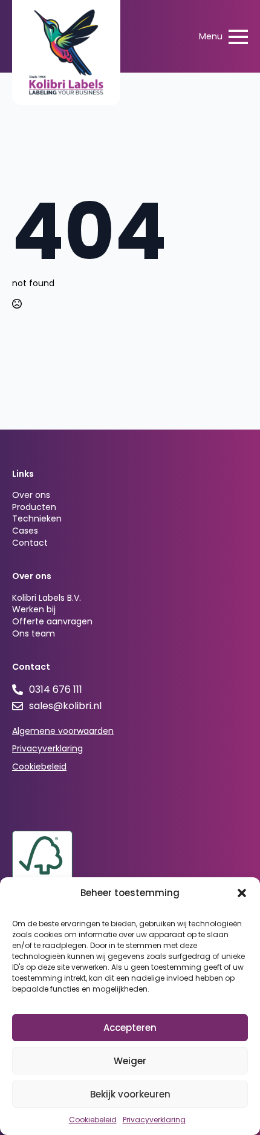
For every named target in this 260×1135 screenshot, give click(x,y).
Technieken (37, 519)
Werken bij (34, 609)
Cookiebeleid (93, 1119)
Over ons (31, 495)
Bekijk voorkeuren (130, 1094)
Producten (34, 507)
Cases (25, 531)
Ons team (33, 633)
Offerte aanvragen (52, 621)
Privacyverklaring (154, 1119)
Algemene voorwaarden (63, 731)
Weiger (130, 1061)
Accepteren (130, 1027)
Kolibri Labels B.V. (46, 598)
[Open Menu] (238, 37)
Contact (30, 543)
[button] (242, 893)
